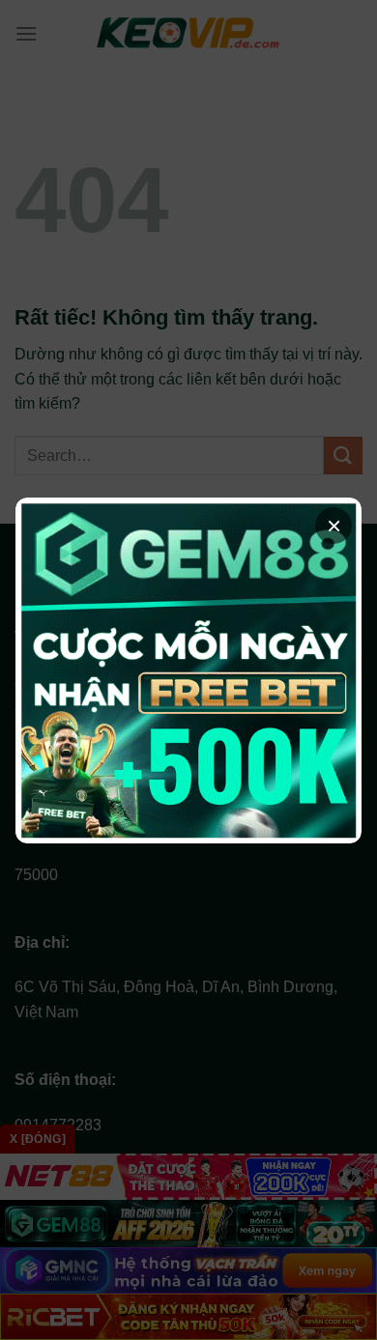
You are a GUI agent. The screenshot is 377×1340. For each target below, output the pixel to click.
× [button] (334, 525)
